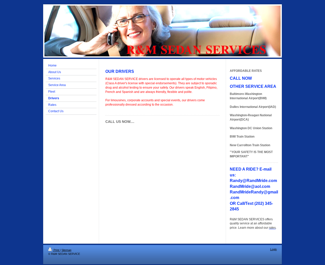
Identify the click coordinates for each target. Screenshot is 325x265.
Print (56, 250)
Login (273, 249)
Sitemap (66, 250)
